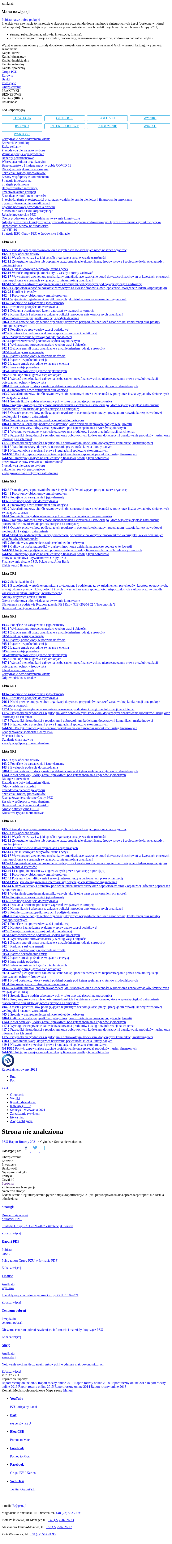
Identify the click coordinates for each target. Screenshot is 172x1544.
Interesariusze (64, 126)
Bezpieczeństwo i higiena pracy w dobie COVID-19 (36, 165)
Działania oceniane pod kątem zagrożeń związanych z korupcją (48, 310)
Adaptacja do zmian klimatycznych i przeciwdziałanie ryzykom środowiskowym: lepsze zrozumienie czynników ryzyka (81, 222)
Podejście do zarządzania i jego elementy (33, 303)
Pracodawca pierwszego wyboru (23, 150)
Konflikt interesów (19, 291)
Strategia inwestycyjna (16, 180)
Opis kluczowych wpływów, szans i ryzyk (35, 269)
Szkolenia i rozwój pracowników (24, 173)
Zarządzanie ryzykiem (24, 1113)
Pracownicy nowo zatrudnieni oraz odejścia (35, 390)
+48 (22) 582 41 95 (43, 1534)
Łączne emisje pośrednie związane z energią (35, 363)
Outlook (64, 118)
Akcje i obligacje (21, 1121)
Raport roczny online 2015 (36, 1386)
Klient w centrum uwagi (18, 670)
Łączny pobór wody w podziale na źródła (33, 356)
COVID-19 (9, 229)
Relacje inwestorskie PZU (19, 214)
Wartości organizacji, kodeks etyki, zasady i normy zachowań (47, 273)
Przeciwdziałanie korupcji (19, 192)
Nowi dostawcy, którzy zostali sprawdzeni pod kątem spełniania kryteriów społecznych (64, 428)
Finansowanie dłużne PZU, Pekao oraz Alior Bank (35, 561)
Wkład (150, 126)
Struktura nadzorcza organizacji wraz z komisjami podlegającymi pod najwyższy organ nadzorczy (72, 284)
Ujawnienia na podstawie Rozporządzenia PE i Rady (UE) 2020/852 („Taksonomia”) (58, 604)
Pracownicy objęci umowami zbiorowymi (34, 295)
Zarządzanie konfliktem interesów (24, 195)
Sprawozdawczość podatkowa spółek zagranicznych (41, 341)
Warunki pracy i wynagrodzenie (23, 154)
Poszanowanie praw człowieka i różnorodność (32, 462)
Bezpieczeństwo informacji (20, 188)
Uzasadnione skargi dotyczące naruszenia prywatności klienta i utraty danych (57, 446)
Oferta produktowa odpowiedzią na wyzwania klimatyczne (41, 218)
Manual (68, 1390)
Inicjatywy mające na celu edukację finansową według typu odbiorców (55, 458)
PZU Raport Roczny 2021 (19, 1141)
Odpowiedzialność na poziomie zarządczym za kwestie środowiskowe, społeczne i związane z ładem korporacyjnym (84, 288)
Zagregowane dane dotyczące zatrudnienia (30, 473)
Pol (12, 1080)
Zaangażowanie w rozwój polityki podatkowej (37, 337)
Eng (13, 1076)
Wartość (22, 134)
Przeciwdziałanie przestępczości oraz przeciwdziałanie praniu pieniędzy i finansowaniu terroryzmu (67, 199)
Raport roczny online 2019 (55, 1383)
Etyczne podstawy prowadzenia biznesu (28, 207)
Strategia (22, 118)
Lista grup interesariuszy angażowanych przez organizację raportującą (53, 871)
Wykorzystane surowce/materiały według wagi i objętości (44, 344)
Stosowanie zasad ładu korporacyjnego (27, 211)
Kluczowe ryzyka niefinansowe (23, 813)
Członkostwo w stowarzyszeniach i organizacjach (40, 848)
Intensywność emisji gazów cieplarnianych (34, 371)
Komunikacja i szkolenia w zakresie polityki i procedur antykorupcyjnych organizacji (62, 314)
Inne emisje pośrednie (20, 367)
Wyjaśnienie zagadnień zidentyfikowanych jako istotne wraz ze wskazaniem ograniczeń (64, 299)
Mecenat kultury (12, 735)
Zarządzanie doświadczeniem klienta (26, 139)
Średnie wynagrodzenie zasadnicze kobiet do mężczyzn (43, 420)
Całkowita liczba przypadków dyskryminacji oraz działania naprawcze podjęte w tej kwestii (67, 424)
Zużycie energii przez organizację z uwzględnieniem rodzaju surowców (53, 348)
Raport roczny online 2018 (92, 1383)
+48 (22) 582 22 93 (68, 1513)
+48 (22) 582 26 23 (61, 1520)
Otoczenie (107, 126)
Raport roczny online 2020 (19, 1383)
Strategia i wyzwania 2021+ (28, 1110)
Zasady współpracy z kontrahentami (26, 177)
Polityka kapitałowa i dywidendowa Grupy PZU (34, 558)
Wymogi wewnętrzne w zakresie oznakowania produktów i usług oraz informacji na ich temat (68, 431)
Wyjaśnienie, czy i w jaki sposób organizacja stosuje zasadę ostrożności (54, 257)
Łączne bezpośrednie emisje (24, 359)
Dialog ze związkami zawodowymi (25, 169)
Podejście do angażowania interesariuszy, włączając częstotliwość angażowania (59, 882)
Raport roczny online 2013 (108, 1386)
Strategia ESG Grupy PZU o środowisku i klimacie (36, 233)
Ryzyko (22, 126)
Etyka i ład (17, 1117)
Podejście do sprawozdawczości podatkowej (35, 329)
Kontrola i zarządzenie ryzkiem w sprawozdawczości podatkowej (49, 333)
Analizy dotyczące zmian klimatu (24, 597)
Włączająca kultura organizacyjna (24, 161)
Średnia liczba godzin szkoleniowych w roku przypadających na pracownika (57, 401)
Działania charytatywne (17, 739)
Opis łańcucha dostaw (20, 254)
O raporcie (17, 1094)
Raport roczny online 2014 (72, 1386)
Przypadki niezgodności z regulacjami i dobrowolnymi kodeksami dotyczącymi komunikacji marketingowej (77, 443)
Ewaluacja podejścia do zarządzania (30, 307)
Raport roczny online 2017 (128, 1383)
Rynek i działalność (23, 1102)
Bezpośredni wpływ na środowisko (25, 226)
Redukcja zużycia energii (23, 352)
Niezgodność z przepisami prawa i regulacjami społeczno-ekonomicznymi (55, 450)
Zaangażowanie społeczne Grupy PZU (27, 732)
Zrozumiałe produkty (16, 143)
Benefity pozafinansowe (18, 158)
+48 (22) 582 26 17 (59, 1527)
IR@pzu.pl (19, 1505)
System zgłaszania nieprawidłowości (26, 203)
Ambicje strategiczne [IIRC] (20, 809)
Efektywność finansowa (18, 565)
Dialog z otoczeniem (15, 779)
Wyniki (150, 118)
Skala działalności (18, 581)
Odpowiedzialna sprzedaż (19, 677)
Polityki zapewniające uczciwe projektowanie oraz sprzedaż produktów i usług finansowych (69, 454)
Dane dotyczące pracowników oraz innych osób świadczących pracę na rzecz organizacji (65, 250)
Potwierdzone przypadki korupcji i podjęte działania (40, 318)
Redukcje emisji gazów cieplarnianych (31, 375)
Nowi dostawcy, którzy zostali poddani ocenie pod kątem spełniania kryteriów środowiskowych (70, 386)
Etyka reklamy (11, 146)
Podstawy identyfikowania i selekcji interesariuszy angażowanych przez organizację (62, 878)
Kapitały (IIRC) (20, 1106)
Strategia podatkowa (15, 184)
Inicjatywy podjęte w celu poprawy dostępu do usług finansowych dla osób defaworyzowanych (72, 550)
